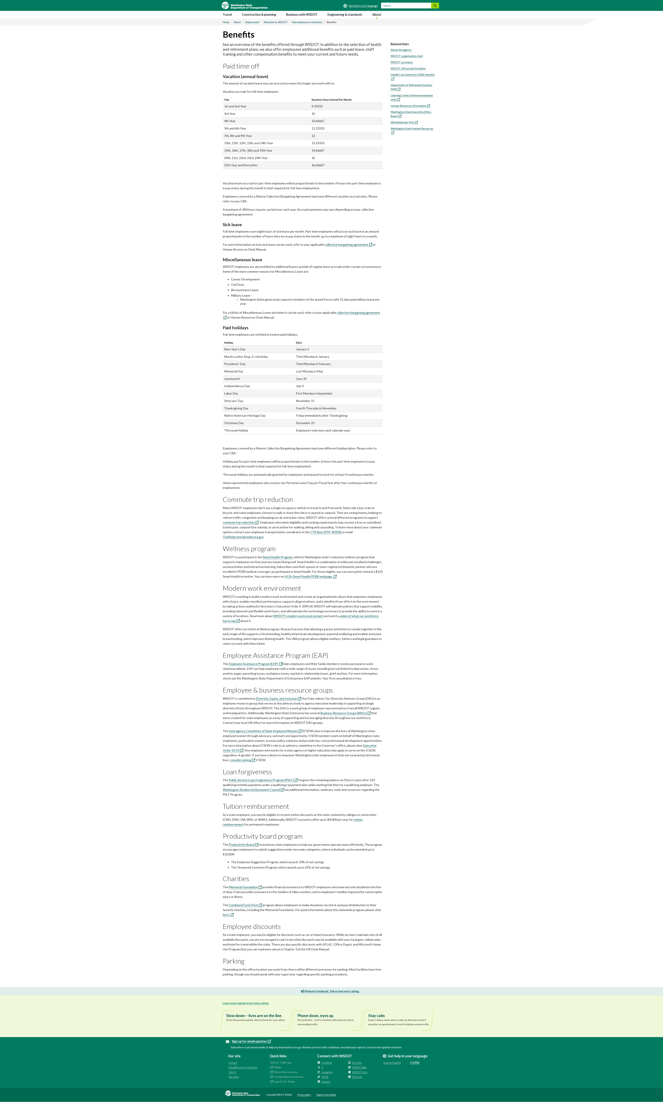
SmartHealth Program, (278, 557)
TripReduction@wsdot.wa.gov (243, 537)
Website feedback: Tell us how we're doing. (331, 991)
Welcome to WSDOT (276, 22)
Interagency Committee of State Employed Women (263, 731)
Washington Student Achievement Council (251, 790)
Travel (227, 14)
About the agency (401, 49)
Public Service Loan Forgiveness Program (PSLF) (261, 780)
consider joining (240, 760)
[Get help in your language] (360, 5)
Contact (232, 1062)
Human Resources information (408, 105)
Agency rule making (326, 1094)
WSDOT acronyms (402, 62)
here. (226, 915)
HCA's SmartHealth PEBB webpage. (308, 576)
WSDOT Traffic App (280, 1062)
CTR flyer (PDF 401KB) (326, 532)
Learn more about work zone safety (246, 1003)
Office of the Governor (285, 1072)
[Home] (245, 5)
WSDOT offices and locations (408, 68)
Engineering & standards (345, 14)
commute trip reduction (239, 522)
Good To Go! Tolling (283, 1081)
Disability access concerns (242, 1067)
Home (226, 22)
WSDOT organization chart (407, 56)
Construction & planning (259, 14)
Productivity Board (241, 844)
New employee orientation (307, 22)
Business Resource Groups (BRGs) (343, 713)
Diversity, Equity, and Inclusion (276, 698)
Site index (233, 1076)
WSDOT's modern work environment (298, 616)
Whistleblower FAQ (402, 122)
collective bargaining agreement (346, 244)
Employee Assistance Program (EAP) (253, 664)
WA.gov (277, 1067)
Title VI (232, 1072)
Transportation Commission (288, 1076)
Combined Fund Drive (243, 905)
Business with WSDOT (302, 14)
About (376, 14)
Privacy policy (304, 1094)
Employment (252, 22)
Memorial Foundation (243, 887)
